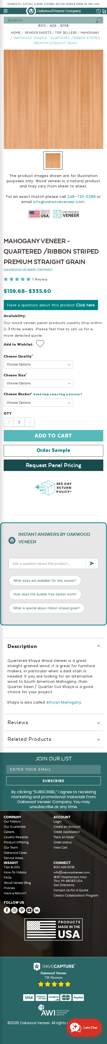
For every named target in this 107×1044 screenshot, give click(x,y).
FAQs (8, 877)
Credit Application (67, 832)
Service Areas (13, 858)
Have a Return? (15, 893)
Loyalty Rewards (16, 837)
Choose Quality (19, 356)
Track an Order (64, 837)
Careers (9, 832)
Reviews (17, 722)
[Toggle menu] (6, 11)
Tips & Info (12, 867)
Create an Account (67, 826)
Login (58, 821)
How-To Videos (15, 872)
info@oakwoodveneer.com (59, 201)
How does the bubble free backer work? (45, 594)
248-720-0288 (81, 196)
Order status (63, 842)
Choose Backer (43, 394)
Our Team (11, 847)
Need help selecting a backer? (57, 394)
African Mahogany (63, 702)
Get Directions (64, 885)
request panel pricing (53, 465)
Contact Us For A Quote (71, 890)
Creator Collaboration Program (76, 895)
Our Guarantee (15, 826)
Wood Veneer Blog (17, 883)
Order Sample (54, 450)
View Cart (60, 847)
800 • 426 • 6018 (53, 26)
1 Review (39, 279)
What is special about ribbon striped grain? (46, 608)
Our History (12, 821)
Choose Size (15, 375)
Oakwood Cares (15, 853)
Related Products (29, 739)
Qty (7, 413)
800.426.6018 (64, 867)
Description (22, 646)
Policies (9, 888)
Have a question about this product (51, 305)
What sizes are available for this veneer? (44, 580)
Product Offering (16, 842)
